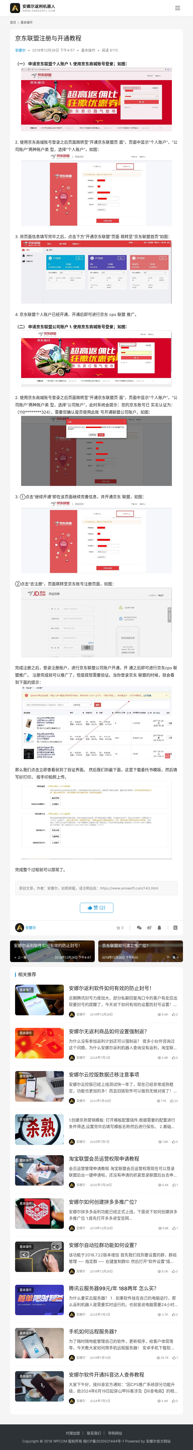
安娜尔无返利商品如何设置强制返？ (109, 1032)
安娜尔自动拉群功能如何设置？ (104, 1245)
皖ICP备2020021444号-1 (103, 1441)
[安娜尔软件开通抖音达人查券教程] (39, 1386)
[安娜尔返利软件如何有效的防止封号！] (39, 1000)
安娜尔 (20, 50)
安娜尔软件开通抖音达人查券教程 (106, 1375)
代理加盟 (73, 1433)
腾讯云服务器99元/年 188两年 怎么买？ (114, 1289)
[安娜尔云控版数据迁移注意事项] (39, 1086)
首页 (13, 22)
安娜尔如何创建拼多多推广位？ (104, 1202)
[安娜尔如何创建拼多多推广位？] (39, 1213)
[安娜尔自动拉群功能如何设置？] (39, 1257)
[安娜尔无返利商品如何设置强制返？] (39, 1043)
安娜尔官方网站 (158, 1441)
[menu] (177, 8)
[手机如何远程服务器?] (39, 1343)
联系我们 (94, 1433)
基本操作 (88, 50)
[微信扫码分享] (139, 927)
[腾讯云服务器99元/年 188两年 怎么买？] (39, 1300)
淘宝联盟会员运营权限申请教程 (104, 1159)
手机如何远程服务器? (93, 1332)
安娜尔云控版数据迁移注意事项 (104, 1075)
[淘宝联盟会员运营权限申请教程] (39, 1170)
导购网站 (115, 1433)
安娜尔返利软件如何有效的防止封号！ (111, 988)
